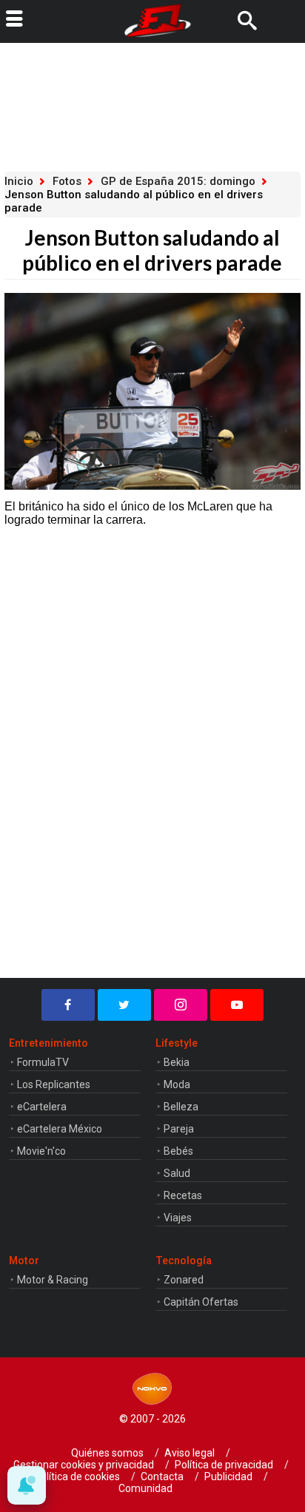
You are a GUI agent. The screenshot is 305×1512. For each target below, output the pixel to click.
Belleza (181, 1107)
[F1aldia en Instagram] (180, 1005)
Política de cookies (77, 1476)
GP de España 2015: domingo (178, 181)
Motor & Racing (52, 1280)
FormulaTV (43, 1062)
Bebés (178, 1151)
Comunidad (145, 1488)
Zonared (184, 1280)
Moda (177, 1084)
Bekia (177, 1062)
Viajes (178, 1218)
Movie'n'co (41, 1151)
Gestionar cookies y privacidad (83, 1465)
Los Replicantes (53, 1084)
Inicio (18, 181)
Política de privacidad (224, 1465)
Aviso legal (189, 1453)
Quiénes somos (107, 1453)
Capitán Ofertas (201, 1302)
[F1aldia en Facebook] (68, 1005)
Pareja (179, 1129)
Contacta (162, 1476)
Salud (177, 1173)
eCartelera (42, 1107)
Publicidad (228, 1476)
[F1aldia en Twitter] (124, 1005)
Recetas (183, 1195)
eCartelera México (59, 1129)
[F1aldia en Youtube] (237, 1005)
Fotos (67, 181)
